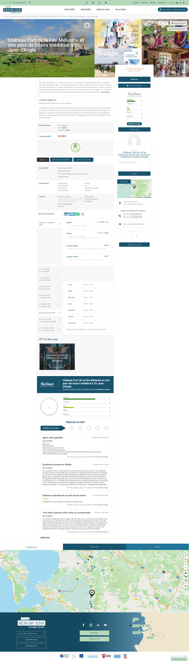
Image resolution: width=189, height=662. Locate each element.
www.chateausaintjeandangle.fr (134, 224)
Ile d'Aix (136, 619)
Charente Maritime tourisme (93, 656)
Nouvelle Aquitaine (106, 656)
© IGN (170, 611)
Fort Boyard (136, 625)
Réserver (43, 160)
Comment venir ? (31, 640)
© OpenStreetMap (177, 611)
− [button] (185, 567)
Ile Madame (136, 632)
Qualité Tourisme (74, 656)
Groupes (145, 2)
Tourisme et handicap (81, 656)
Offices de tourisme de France (64, 656)
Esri (167, 611)
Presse (152, 2)
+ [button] (185, 564)
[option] (57, 357)
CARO (117, 656)
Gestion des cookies (179, 659)
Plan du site (174, 656)
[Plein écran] (185, 553)
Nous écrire (32, 646)
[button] (70, 10)
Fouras (147, 625)
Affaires (136, 2)
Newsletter (94, 639)
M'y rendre (124, 181)
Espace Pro (162, 2)
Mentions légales (183, 656)
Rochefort (150, 637)
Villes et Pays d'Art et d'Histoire (125, 656)
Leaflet (163, 611)
